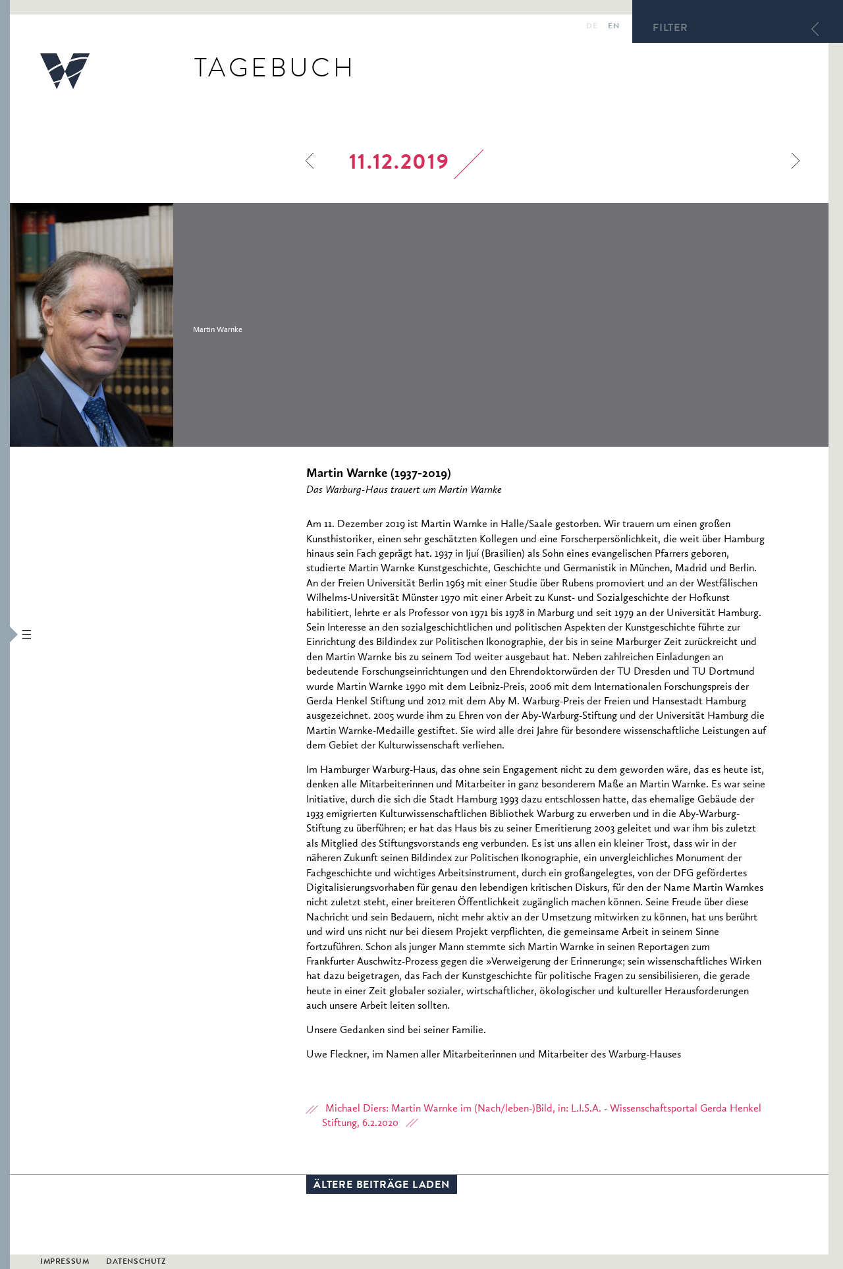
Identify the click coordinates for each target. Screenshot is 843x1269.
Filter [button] (670, 29)
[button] (5, 634)
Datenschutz (136, 1262)
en (613, 27)
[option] (180, 325)
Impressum (64, 1262)
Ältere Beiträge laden (381, 1186)
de (591, 27)
